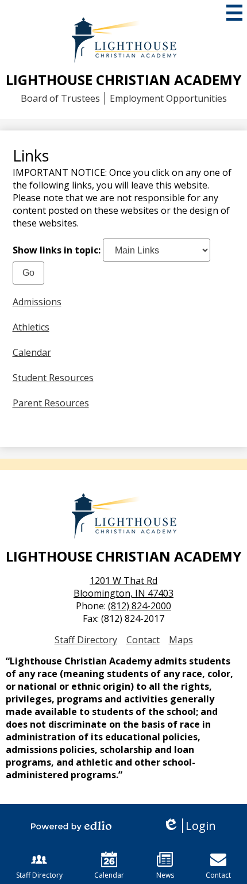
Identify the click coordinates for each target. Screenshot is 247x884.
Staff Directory (86, 639)
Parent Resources (51, 403)
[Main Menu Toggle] (234, 12)
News (165, 875)
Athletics (31, 327)
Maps (181, 639)
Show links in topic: (57, 250)
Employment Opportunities (168, 98)
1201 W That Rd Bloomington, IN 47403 (123, 586)
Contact (143, 639)
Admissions (37, 301)
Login (189, 825)
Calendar (32, 352)
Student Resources (53, 377)
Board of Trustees (60, 98)
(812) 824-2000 (139, 605)
